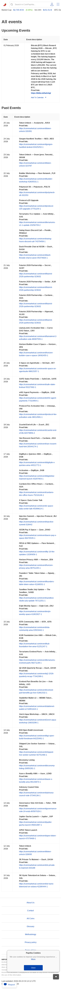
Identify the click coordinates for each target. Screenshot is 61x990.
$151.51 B (47, 10)
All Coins (30, 918)
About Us (30, 903)
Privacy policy (30, 942)
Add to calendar (37, 97)
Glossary (30, 926)
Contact (30, 910)
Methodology (30, 934)
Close (33, 968)
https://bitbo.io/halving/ (41, 93)
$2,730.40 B (18, 10)
